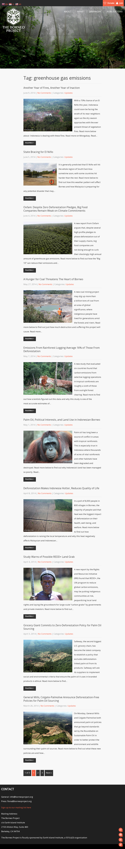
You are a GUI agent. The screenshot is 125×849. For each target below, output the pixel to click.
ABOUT (68, 11)
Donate (110, 3)
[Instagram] (121, 830)
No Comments (44, 92)
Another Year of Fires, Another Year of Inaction (51, 87)
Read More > (29, 143)
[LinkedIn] (121, 840)
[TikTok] (121, 845)
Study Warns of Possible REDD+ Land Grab (49, 556)
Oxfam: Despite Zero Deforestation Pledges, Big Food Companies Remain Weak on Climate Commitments (55, 208)
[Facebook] (121, 835)
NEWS (80, 11)
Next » (49, 772)
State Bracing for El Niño (38, 152)
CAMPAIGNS (95, 11)
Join (121, 3)
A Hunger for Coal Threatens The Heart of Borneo (53, 279)
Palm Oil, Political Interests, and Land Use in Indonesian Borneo (61, 419)
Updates (68, 92)
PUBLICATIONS (115, 11)
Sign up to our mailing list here (16, 807)
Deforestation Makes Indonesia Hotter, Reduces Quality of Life (61, 488)
